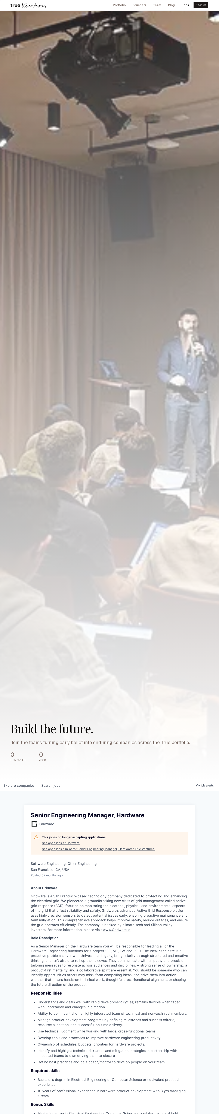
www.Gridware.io (116, 930)
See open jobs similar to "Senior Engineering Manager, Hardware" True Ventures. (98, 849)
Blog (171, 5)
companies (18, 785)
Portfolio (119, 5)
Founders (139, 5)
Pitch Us (201, 5)
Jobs (185, 5)
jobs (50, 785)
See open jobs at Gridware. (61, 843)
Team (157, 5)
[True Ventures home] (28, 5)
